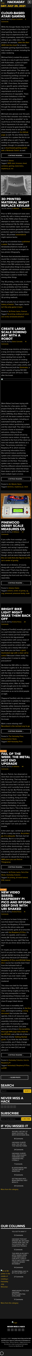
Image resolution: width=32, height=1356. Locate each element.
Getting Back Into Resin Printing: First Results (19, 1180)
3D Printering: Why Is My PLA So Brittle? (20, 1272)
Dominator (24, 367)
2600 (9, 163)
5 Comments (18, 1250)
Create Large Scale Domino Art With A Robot (13, 334)
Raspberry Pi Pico (22, 1065)
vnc (12, 169)
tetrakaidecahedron (17, 317)
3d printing (11, 314)
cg (27, 591)
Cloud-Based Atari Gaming (13, 14)
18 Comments (18, 1139)
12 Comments (26, 208)
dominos (10, 487)
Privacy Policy (5, 1342)
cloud (25, 163)
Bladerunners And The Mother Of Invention (19, 1169)
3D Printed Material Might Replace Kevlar (15, 202)
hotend (7, 880)
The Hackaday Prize (16, 736)
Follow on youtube (8, 1106)
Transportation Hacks (9, 739)
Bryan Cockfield (17, 19)
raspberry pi (5, 169)
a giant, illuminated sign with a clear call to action (14, 653)
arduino (10, 591)
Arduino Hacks (14, 588)
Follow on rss (11, 1106)
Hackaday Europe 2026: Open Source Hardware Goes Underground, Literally (19, 1156)
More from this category (9, 1189)
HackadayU (11, 1065)
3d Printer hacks (14, 311)
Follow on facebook (2, 1106)
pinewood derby (19, 593)
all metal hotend (22, 878)
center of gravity (19, 591)
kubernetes (19, 166)
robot (26, 487)
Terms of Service (14, 1342)
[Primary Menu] (29, 2)
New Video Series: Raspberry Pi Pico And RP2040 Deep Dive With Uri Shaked (16, 900)
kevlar (7, 317)
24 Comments (18, 1150)
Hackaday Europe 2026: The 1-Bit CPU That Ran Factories (19, 1144)
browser (19, 163)
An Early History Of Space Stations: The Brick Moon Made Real (20, 1133)
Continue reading (18, 156)
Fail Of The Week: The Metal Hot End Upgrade (15, 759)
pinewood (8, 593)
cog (2, 593)
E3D (2, 880)
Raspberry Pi (5, 1063)
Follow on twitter (5, 1106)
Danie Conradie (17, 342)
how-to (26, 1060)
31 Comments (18, 1175)
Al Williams (15, 208)
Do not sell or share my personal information (16, 1344)
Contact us (14, 1106)
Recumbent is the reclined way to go (15, 726)
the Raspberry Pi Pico (17, 932)
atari (13, 163)
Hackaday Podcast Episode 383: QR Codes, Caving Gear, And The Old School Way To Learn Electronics (20, 1242)
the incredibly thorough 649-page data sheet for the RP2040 (15, 1031)
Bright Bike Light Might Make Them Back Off (16, 614)
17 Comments (18, 1299)
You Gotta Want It (19, 1232)
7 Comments (18, 1164)
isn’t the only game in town (11, 307)
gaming (11, 166)
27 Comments (18, 1277)
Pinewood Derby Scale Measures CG (13, 526)
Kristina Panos (16, 622)
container (4, 166)
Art (10, 484)
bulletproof (20, 314)
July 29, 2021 (5, 19)
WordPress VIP (19, 1346)
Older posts (14, 1077)
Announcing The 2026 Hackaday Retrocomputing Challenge (20, 1293)
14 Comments (18, 1267)
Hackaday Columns (13, 875)
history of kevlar (7, 304)
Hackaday (16, 2)
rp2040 (4, 1068)
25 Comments (18, 1186)
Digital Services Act (25, 1342)
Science (24, 311)
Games (11, 161)
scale (28, 593)
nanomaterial (21, 234)
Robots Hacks (17, 484)
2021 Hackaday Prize (15, 742)
